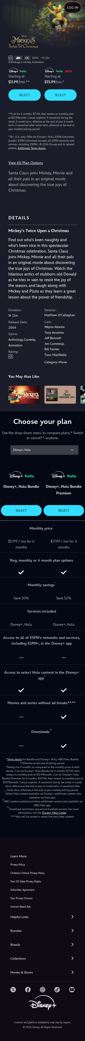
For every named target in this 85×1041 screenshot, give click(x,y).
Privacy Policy (17, 864)
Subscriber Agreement (22, 889)
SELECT (24, 95)
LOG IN (72, 7)
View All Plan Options (25, 163)
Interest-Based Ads (20, 906)
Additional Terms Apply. (32, 148)
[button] (42, 917)
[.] (13, 989)
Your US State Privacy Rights (25, 881)
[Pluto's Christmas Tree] (60, 394)
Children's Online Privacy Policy (27, 873)
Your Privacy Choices (21, 898)
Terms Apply (14, 759)
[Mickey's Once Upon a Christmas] (24, 394)
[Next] (77, 394)
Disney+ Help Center (54, 812)
